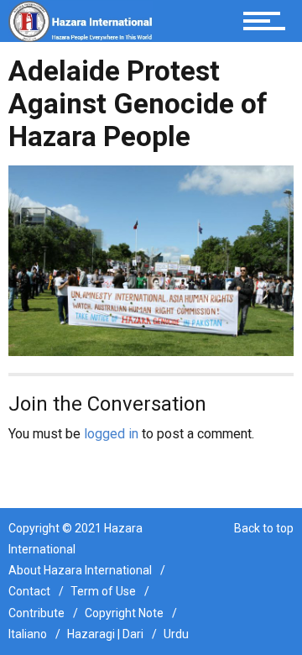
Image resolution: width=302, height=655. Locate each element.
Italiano (27, 634)
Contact (29, 591)
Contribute (36, 613)
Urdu (176, 634)
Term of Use (103, 591)
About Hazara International (80, 570)
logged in (111, 434)
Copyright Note (124, 613)
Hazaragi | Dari (105, 634)
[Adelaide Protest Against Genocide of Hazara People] (151, 260)
